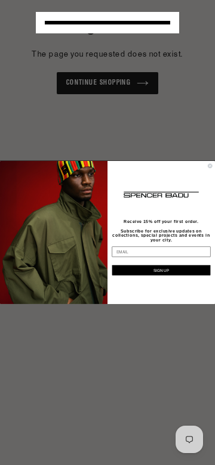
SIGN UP (161, 270)
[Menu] (107, 22)
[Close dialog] (210, 166)
